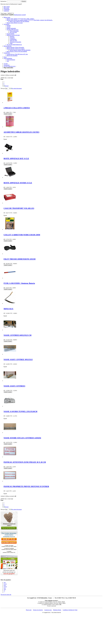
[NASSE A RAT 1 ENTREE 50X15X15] (10, 354)
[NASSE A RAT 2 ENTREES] (10, 380)
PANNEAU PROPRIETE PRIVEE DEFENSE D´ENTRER (26, 486)
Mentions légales (57, 610)
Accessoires (6, 65)
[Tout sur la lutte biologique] (9, 530)
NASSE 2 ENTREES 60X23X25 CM (17, 335)
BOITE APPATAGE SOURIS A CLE (18, 183)
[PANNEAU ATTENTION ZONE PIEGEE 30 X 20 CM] (10, 457)
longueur (5, 583)
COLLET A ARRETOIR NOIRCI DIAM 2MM (22, 235)
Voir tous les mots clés (6, 594)
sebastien (5, 586)
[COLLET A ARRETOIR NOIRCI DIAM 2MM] (10, 229)
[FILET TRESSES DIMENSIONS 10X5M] (10, 253)
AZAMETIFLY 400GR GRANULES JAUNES (21, 132)
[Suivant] (6, 85)
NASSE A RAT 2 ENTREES (14, 386)
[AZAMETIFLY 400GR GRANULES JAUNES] (10, 126)
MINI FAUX (8, 309)
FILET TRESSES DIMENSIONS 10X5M (20, 259)
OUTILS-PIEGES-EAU (9, 66)
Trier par (3, 88)
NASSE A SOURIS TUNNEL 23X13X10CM (20, 411)
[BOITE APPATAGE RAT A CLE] (10, 153)
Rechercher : (4, 1)
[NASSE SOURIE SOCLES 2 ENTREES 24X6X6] (10, 432)
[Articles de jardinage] (9, 574)
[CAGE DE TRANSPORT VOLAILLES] (10, 203)
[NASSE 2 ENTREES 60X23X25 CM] (10, 330)
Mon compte (7, 6)
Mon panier (6, 8)
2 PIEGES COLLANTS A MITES (17, 108)
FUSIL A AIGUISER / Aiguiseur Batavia (19, 283)
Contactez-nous (48, 610)
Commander (7, 9)
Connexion (6, 10)
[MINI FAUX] (10, 303)
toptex (5, 588)
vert (4, 590)
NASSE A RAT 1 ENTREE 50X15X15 (18, 359)
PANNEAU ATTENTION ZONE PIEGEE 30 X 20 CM (25, 462)
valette (5, 589)
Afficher (3, 77)
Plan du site (28, 610)
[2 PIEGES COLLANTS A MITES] (10, 102)
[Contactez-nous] (9, 553)
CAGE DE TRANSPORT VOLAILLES (19, 208)
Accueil (5, 63)
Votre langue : (4, 13)
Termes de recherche (38, 610)
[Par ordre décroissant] (16, 88)
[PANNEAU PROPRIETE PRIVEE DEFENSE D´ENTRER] (10, 481)
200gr (5, 582)
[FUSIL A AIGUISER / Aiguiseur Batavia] (10, 278)
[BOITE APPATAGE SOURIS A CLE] (10, 177)
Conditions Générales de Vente (70, 610)
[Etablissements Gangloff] (19, 14)
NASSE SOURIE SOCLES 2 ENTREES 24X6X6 (22, 438)
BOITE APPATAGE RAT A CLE (16, 158)
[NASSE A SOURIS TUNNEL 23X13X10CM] (10, 406)
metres (5, 585)
